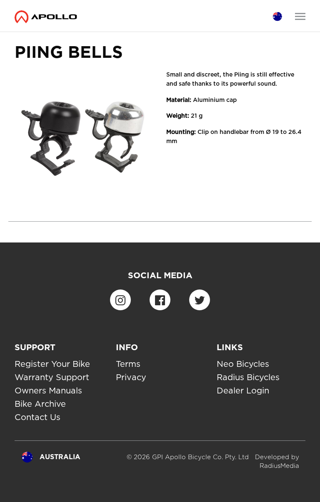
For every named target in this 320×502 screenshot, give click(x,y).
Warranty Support (52, 377)
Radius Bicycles (248, 377)
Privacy (131, 377)
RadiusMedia (279, 466)
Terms (128, 364)
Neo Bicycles (243, 364)
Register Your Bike (52, 364)
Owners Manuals (48, 391)
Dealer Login (243, 391)
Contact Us (37, 417)
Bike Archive (40, 404)
